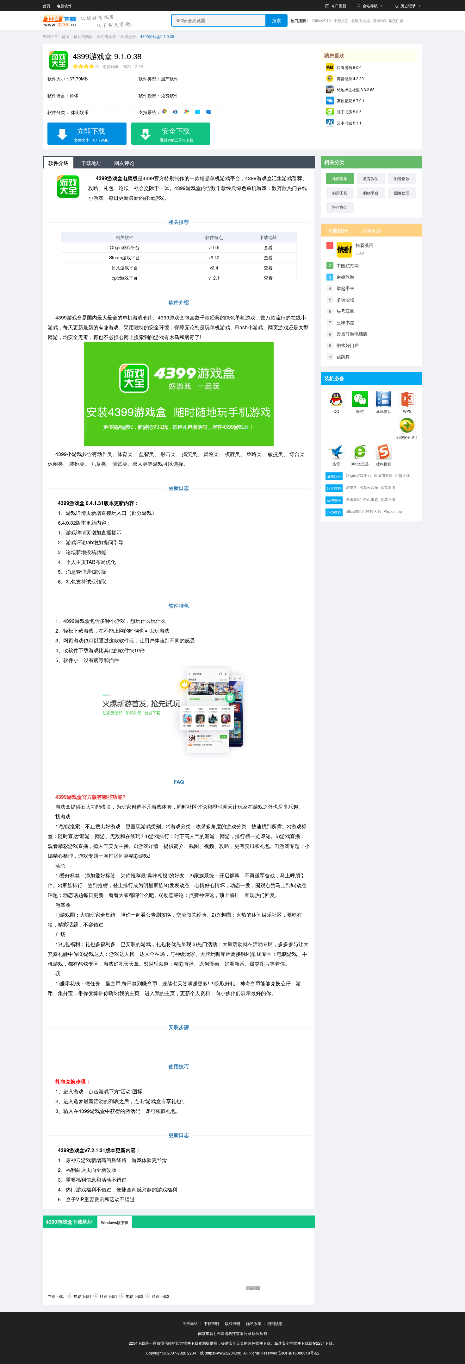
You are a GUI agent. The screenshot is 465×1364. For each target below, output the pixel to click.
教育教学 (370, 178)
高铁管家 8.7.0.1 (351, 100)
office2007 (355, 511)
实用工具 (339, 192)
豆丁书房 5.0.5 (349, 111)
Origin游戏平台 (125, 247)
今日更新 (338, 5)
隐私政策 (253, 1323)
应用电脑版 (106, 36)
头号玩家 (345, 311)
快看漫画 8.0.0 (349, 67)
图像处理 (401, 192)
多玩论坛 (345, 299)
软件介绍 (58, 163)
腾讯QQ (379, 20)
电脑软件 (64, 5)
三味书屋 (345, 322)
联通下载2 (160, 1296)
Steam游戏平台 (124, 257)
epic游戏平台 (125, 278)
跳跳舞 (343, 356)
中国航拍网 (348, 265)
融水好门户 (348, 345)
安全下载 (177, 134)
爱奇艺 (351, 487)
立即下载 (91, 134)
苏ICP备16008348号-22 (298, 1352)
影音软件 (334, 488)
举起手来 (345, 288)
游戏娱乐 (334, 476)
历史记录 (408, 5)
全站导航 (370, 5)
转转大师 (373, 511)
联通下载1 (108, 1296)
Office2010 (321, 20)
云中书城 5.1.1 (349, 122)
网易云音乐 (368, 487)
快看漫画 (364, 245)
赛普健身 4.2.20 (350, 78)
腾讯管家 (353, 499)
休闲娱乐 (128, 36)
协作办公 (339, 207)
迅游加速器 (383, 475)
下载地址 (91, 163)
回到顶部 (274, 1323)
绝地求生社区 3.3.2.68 (356, 89)
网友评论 (124, 163)
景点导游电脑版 (352, 334)
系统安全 (334, 500)
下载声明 (211, 1323)
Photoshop (392, 511)
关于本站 (190, 1323)
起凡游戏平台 (124, 267)
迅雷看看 (388, 487)
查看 (268, 247)
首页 (46, 5)
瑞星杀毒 (388, 499)
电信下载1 (82, 1296)
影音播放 (401, 178)
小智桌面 (341, 20)
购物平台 (370, 192)
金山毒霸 (370, 499)
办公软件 (334, 512)
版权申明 (232, 1323)
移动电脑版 (83, 36)
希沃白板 (396, 20)
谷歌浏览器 (360, 20)
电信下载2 (134, 1296)
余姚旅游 (345, 277)
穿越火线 (402, 475)
